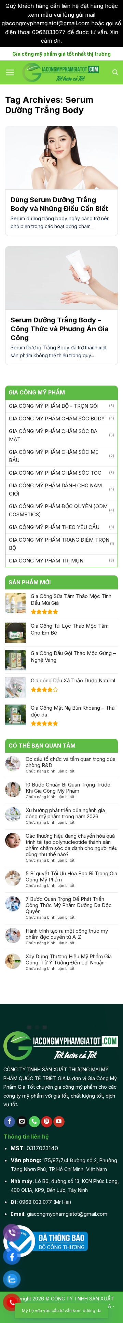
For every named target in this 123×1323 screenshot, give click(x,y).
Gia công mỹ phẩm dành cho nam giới (55, 489)
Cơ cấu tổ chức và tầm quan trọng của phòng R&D (70, 762)
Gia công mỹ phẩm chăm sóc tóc (55, 473)
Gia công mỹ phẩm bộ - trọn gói (53, 406)
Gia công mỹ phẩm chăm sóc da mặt (53, 435)
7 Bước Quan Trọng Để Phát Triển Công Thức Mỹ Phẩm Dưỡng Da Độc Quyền (69, 905)
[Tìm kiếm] (115, 72)
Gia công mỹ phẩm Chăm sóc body (57, 418)
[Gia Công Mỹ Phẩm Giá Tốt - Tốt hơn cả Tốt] (61, 72)
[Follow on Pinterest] (46, 1122)
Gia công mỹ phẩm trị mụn (46, 560)
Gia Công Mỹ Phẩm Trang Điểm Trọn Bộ (59, 544)
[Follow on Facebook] (9, 1122)
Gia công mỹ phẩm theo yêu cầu (54, 527)
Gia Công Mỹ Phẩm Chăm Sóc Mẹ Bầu (53, 456)
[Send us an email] (22, 1122)
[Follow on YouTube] (59, 1122)
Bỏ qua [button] (73, 40)
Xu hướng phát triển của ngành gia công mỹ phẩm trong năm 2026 (65, 813)
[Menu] (10, 72)
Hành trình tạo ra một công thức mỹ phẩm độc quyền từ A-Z (67, 934)
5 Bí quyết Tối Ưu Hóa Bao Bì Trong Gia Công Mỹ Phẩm (71, 877)
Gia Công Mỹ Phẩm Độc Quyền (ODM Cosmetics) (58, 510)
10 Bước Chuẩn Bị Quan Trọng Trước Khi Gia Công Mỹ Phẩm (68, 788)
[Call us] (34, 1122)
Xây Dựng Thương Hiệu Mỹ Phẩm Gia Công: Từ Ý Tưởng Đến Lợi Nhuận (69, 959)
